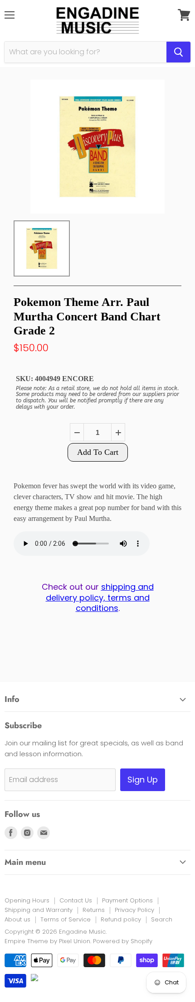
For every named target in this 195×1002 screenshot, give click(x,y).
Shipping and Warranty (39, 910)
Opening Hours (27, 900)
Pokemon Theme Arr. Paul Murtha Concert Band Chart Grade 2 (87, 316)
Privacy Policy (134, 910)
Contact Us (75, 900)
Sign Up (142, 779)
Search (161, 919)
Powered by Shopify (122, 941)
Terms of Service (65, 919)
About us (17, 919)
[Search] (178, 52)
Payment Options (127, 900)
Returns (94, 910)
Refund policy (121, 919)
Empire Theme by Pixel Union (47, 941)
